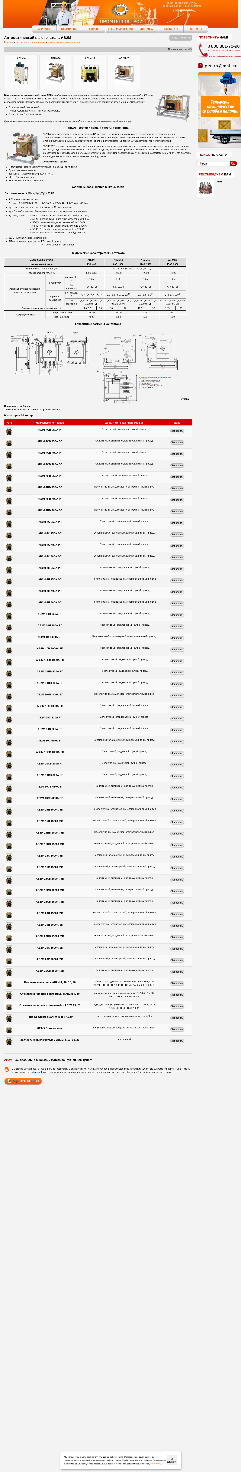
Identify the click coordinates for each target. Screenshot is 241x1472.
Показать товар (179, 37)
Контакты (196, 29)
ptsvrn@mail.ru (221, 66)
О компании (69, 29)
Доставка (146, 29)
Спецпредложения (120, 29)
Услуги (93, 29)
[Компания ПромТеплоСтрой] (120, 16)
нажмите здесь (157, 1464)
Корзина (171, 29)
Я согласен (172, 1460)
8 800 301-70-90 (223, 46)
